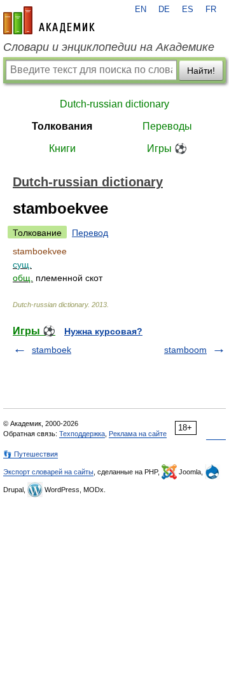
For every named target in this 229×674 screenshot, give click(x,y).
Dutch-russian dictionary (114, 104)
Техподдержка (82, 433)
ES (187, 9)
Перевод (90, 233)
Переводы (167, 126)
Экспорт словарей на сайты (48, 472)
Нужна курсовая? (103, 331)
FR (210, 9)
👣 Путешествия (30, 454)
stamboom (185, 350)
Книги (62, 148)
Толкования (62, 126)
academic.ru (49, 20)
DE (164, 9)
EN (140, 9)
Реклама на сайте (138, 433)
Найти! (201, 70)
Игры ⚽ (167, 148)
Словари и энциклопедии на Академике (108, 47)
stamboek (51, 350)
